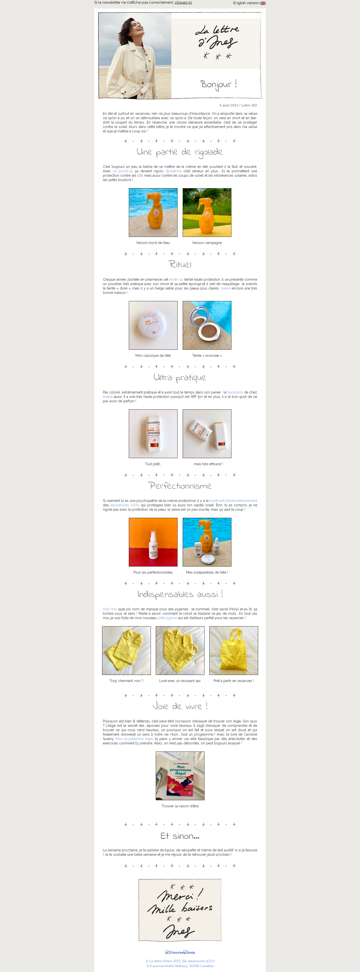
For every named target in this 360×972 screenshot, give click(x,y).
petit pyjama (167, 618)
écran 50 (176, 279)
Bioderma (173, 171)
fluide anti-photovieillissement (233, 501)
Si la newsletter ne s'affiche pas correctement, (143, 2)
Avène (225, 288)
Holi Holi (110, 609)
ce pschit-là (122, 171)
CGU (211, 961)
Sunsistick (235, 392)
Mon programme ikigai (134, 739)
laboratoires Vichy (125, 505)
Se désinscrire (194, 961)
